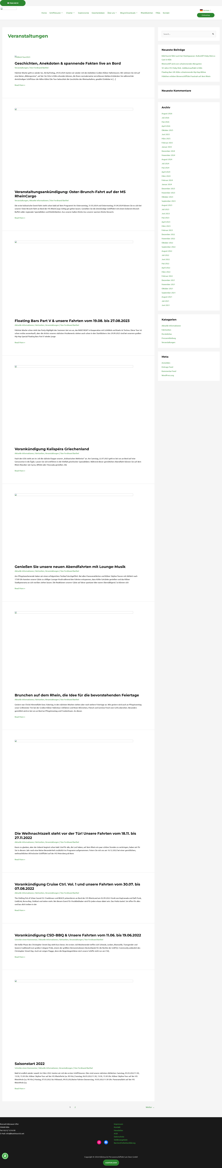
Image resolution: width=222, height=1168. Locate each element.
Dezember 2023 (168, 188)
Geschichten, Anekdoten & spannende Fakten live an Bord (68, 63)
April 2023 (166, 222)
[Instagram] (99, 1142)
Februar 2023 (167, 230)
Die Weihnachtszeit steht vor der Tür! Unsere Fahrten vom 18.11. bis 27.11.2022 (75, 835)
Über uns (111, 13)
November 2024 (168, 155)
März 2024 (166, 176)
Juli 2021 (165, 301)
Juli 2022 (165, 255)
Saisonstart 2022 (30, 1064)
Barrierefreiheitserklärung (124, 1143)
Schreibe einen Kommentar (26, 939)
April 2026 (166, 126)
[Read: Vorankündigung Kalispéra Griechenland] (74, 404)
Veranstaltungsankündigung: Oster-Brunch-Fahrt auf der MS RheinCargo (70, 194)
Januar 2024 (167, 184)
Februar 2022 (167, 276)
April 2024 (166, 172)
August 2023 (167, 205)
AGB (116, 1133)
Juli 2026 (165, 117)
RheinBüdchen (147, 13)
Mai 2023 (165, 217)
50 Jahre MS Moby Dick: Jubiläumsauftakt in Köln (182, 68)
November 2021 (168, 284)
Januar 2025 (167, 147)
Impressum (118, 1124)
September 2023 (169, 201)
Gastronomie (83, 13)
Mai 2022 (165, 263)
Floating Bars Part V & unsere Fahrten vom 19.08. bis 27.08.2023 (72, 321)
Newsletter (118, 1130)
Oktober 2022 (167, 242)
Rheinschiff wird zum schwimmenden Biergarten (182, 63)
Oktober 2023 (167, 197)
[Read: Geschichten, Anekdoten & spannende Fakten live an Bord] (22, 57)
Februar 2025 (167, 142)
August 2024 (167, 159)
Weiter (150, 1107)
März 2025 (166, 138)
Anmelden (166, 363)
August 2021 (167, 297)
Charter (69, 13)
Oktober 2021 (167, 288)
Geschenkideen (98, 13)
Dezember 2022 (168, 234)
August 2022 (167, 251)
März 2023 (166, 226)
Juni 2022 (166, 259)
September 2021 (169, 292)
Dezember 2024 (168, 151)
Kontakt (166, 13)
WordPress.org (168, 375)
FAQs (158, 13)
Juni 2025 (166, 134)
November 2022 (168, 238)
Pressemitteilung (169, 338)
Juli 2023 (165, 209)
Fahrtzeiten (39, 325)
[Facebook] (106, 1142)
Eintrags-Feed (167, 367)
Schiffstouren (55, 13)
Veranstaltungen (21, 67)
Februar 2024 (167, 180)
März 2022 (166, 272)
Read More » (20, 84)
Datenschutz (119, 1136)
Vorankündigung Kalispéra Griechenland (52, 449)
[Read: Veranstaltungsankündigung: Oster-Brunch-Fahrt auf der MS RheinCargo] (74, 147)
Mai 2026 (165, 122)
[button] (111, 1163)
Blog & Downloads (127, 13)
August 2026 (167, 113)
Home (44, 13)
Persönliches (167, 334)
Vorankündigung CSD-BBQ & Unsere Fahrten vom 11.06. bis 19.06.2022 (78, 935)
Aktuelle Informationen (38, 200)
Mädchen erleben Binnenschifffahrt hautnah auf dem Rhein (186, 76)
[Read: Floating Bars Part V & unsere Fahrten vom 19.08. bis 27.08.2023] (74, 278)
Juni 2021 (166, 305)
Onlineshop (206, 15)
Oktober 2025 (167, 130)
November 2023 (168, 192)
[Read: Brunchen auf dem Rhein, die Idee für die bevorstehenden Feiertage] (74, 650)
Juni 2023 (166, 213)
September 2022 (169, 247)
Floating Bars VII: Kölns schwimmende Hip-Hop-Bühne (184, 72)
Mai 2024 (165, 167)
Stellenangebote (121, 1139)
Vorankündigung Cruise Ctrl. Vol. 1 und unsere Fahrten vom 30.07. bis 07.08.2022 (77, 886)
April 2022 (166, 267)
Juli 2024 (165, 163)
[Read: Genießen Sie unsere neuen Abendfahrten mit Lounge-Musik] (74, 527)
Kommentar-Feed (169, 371)
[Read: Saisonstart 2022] (74, 1019)
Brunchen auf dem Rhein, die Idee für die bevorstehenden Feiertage (77, 695)
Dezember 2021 (168, 280)
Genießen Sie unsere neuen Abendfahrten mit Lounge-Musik (70, 567)
